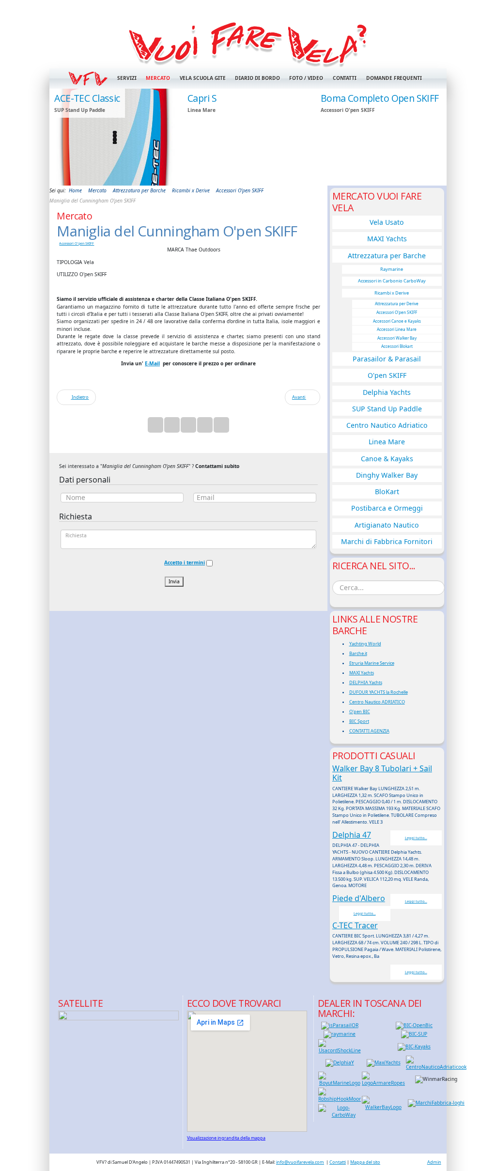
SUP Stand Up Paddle (387, 408)
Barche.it (358, 653)
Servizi (126, 78)
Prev (61, 136)
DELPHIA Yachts (365, 682)
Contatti (344, 78)
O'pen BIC (359, 711)
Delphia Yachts (387, 392)
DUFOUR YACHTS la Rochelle (378, 692)
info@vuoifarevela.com (300, 1162)
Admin (434, 1162)
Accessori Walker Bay (397, 338)
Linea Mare (387, 441)
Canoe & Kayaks (387, 458)
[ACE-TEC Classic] (114, 137)
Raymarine (391, 269)
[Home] (248, 43)
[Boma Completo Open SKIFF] (381, 137)
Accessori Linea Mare (397, 329)
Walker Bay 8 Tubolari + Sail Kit (382, 773)
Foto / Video (306, 78)
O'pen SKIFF (387, 375)
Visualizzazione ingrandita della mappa (226, 1138)
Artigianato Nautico (387, 525)
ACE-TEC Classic (87, 98)
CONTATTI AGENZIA (369, 731)
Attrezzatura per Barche (387, 255)
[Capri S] (248, 137)
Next (434, 136)
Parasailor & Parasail (387, 358)
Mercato (158, 78)
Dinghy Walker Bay (387, 475)
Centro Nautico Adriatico (387, 425)
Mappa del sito (365, 1162)
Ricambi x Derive (391, 293)
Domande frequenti (394, 78)
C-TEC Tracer (355, 925)
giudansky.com (423, 182)
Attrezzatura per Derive (396, 303)
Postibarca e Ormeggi (387, 508)
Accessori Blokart (397, 346)
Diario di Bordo (257, 78)
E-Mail (152, 363)
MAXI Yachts (387, 238)
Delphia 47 (351, 834)
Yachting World (365, 643)
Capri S (202, 98)
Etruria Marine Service (371, 663)
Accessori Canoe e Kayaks (397, 321)
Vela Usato (387, 222)
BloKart (387, 491)
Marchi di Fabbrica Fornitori (387, 541)
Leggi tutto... (416, 837)
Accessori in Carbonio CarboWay (392, 281)
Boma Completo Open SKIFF (380, 98)
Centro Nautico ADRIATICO (377, 702)
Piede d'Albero (358, 898)
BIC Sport (359, 721)
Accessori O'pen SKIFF (76, 243)
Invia (174, 581)
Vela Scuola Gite (203, 78)
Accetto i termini (184, 562)
